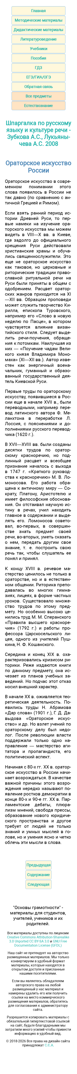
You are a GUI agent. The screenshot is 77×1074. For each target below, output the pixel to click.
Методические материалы (38, 20)
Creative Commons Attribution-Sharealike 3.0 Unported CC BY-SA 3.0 (38, 939)
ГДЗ (38, 67)
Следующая (38, 884)
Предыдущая (39, 865)
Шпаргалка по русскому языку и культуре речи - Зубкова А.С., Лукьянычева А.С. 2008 (38, 133)
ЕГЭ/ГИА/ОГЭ (38, 77)
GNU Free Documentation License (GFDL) (40, 943)
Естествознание (38, 105)
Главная (38, 10)
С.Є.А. (49, 1045)
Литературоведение (38, 39)
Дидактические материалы (38, 29)
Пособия (38, 58)
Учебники (38, 48)
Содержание (38, 874)
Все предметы (39, 96)
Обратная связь (38, 86)
